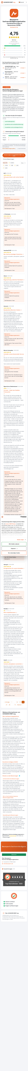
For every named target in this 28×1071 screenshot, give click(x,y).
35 (20, 702)
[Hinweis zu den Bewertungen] (19, 776)
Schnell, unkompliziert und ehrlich (13, 664)
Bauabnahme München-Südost (12, 310)
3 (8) (11, 165)
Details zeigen (20, 539)
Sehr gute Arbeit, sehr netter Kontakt (14, 177)
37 (6, 704)
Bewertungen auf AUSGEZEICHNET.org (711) (14, 155)
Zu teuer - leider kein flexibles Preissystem (12, 391)
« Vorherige (7, 702)
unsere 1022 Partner (11, 523)
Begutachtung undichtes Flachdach (13, 280)
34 (17, 702)
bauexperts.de (14, 27)
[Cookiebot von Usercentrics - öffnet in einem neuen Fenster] (20, 517)
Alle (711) (5, 162)
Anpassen (13, 548)
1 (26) (5, 168)
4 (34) (5, 165)
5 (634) (11, 162)
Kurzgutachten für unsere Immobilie (13, 568)
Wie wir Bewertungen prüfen (9, 148)
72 (15, 704)
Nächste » (19, 704)
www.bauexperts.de (8, 863)
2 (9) (16, 165)
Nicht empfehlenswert (10, 612)
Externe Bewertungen (8, 159)
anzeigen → (22, 67)
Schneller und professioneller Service (14, 354)
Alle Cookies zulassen (14, 544)
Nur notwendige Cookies (14, 553)
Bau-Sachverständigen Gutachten (13, 254)
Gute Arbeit (7, 218)
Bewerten (14, 854)
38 (9, 704)
